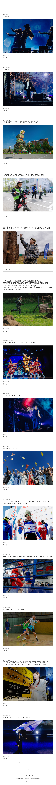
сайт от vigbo (28, 781)
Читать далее (6, 55)
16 (32, 761)
